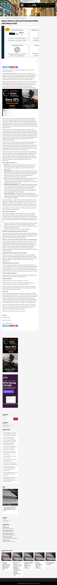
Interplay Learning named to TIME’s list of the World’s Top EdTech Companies (10, 474)
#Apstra (19, 73)
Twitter (15, 311)
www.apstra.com (17, 302)
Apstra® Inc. (24, 73)
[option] (10, 502)
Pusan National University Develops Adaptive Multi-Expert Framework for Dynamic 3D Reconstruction (9, 468)
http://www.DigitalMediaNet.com (9, 535)
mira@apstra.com (9, 323)
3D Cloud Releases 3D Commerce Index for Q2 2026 (9, 457)
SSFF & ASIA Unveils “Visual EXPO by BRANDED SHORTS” (10, 460)
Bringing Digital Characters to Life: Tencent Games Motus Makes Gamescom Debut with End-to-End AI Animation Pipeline (10, 479)
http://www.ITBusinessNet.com (9, 528)
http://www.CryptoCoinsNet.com (9, 541)
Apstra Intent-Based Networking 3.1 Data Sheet (18, 280)
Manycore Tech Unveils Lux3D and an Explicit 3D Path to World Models (10, 463)
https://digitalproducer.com (8, 531)
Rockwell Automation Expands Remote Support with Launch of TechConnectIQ (9, 453)
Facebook (23, 311)
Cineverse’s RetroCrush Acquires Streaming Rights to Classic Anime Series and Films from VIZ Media (10, 434)
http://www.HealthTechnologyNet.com (10, 538)
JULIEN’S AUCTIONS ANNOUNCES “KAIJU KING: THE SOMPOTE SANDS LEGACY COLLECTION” (10, 448)
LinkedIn (19, 311)
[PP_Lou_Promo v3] (20, 98)
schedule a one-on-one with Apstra (9, 284)
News (4, 504)
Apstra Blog (11, 311)
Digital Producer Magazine (8, 8)
